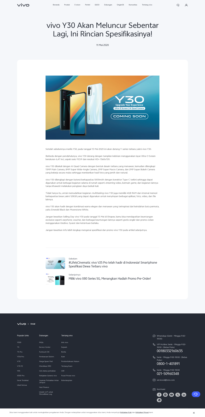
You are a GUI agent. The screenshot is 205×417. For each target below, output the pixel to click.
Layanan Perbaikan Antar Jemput (49, 382)
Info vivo (64, 343)
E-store (77, 5)
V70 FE (20, 366)
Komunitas (133, 5)
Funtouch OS (44, 352)
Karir (63, 357)
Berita (63, 352)
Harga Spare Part (46, 362)
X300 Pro (20, 376)
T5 (18, 347)
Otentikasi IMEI (45, 366)
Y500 (19, 343)
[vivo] (22, 324)
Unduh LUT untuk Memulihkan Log (46, 393)
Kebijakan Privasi (142, 412)
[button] (178, 5)
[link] (23, 5)
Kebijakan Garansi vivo (48, 376)
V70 (18, 362)
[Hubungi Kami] (196, 394)
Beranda (56, 5)
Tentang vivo (147, 5)
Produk (67, 5)
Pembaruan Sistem (46, 357)
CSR (62, 371)
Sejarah (64, 347)
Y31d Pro (20, 357)
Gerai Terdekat (23, 381)
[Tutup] (194, 413)
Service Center (44, 347)
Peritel (87, 5)
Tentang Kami (66, 366)
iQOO (97, 5)
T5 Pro (19, 352)
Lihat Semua (22, 385)
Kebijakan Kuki (126, 412)
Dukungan (108, 5)
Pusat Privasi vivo (68, 376)
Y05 (18, 371)
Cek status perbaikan (47, 371)
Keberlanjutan (66, 381)
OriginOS (120, 5)
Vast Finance (44, 388)
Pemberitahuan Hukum (70, 362)
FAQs (41, 343)
